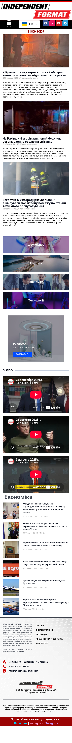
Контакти (42, 643)
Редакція (41, 634)
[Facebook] (46, 23)
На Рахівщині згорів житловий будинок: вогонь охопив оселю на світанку (32, 140)
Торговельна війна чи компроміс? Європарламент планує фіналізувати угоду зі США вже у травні (46, 602)
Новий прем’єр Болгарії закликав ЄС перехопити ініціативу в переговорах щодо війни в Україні (45, 526)
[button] (9, 23)
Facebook (20, 723)
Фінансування (44, 630)
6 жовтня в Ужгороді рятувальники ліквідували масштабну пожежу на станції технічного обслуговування (34, 203)
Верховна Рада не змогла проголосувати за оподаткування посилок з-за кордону (45, 544)
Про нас (40, 625)
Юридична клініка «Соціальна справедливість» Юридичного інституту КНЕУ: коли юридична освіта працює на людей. (44, 507)
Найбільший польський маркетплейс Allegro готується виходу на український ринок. (45, 563)
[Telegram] (65, 23)
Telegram (51, 723)
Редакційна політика (49, 639)
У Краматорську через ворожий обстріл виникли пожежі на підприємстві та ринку (34, 74)
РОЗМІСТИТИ (22, 354)
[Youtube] (59, 23)
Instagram (36, 723)
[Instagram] (52, 23)
